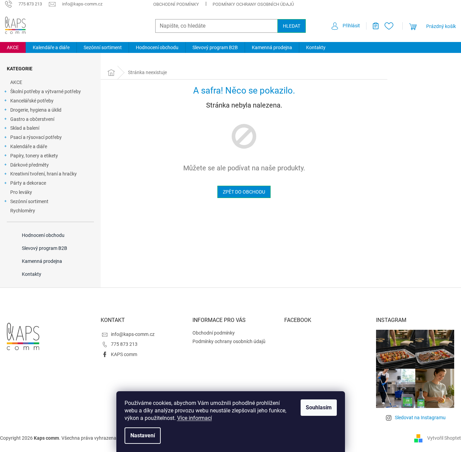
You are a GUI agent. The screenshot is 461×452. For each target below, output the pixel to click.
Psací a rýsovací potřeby (36, 137)
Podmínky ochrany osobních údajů (253, 4)
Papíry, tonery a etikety (34, 155)
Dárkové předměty (29, 165)
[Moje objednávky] (373, 26)
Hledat (291, 26)
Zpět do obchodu (244, 192)
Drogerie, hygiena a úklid (35, 110)
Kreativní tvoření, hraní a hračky (43, 173)
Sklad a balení (24, 128)
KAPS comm (124, 354)
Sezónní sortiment (29, 201)
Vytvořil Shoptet (444, 438)
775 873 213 (124, 344)
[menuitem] (13, 47)
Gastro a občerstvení (32, 119)
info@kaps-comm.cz (133, 334)
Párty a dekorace (28, 183)
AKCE (16, 82)
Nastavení (142, 435)
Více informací (194, 418)
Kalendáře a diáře (28, 146)
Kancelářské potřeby (32, 100)
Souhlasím (319, 407)
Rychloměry (22, 210)
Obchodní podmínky (176, 4)
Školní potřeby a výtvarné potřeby (45, 91)
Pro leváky (21, 192)
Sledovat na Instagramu (420, 417)
